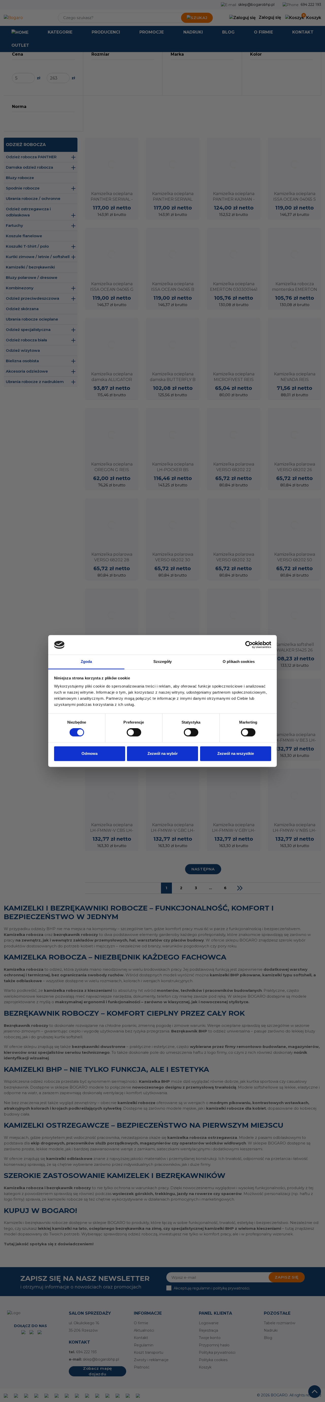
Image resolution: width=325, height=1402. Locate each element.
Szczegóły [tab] (162, 661)
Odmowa (90, 753)
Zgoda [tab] (86, 661)
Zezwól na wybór (163, 753)
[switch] (134, 732)
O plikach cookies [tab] (239, 661)
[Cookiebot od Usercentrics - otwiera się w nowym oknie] (249, 645)
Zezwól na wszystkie (235, 753)
